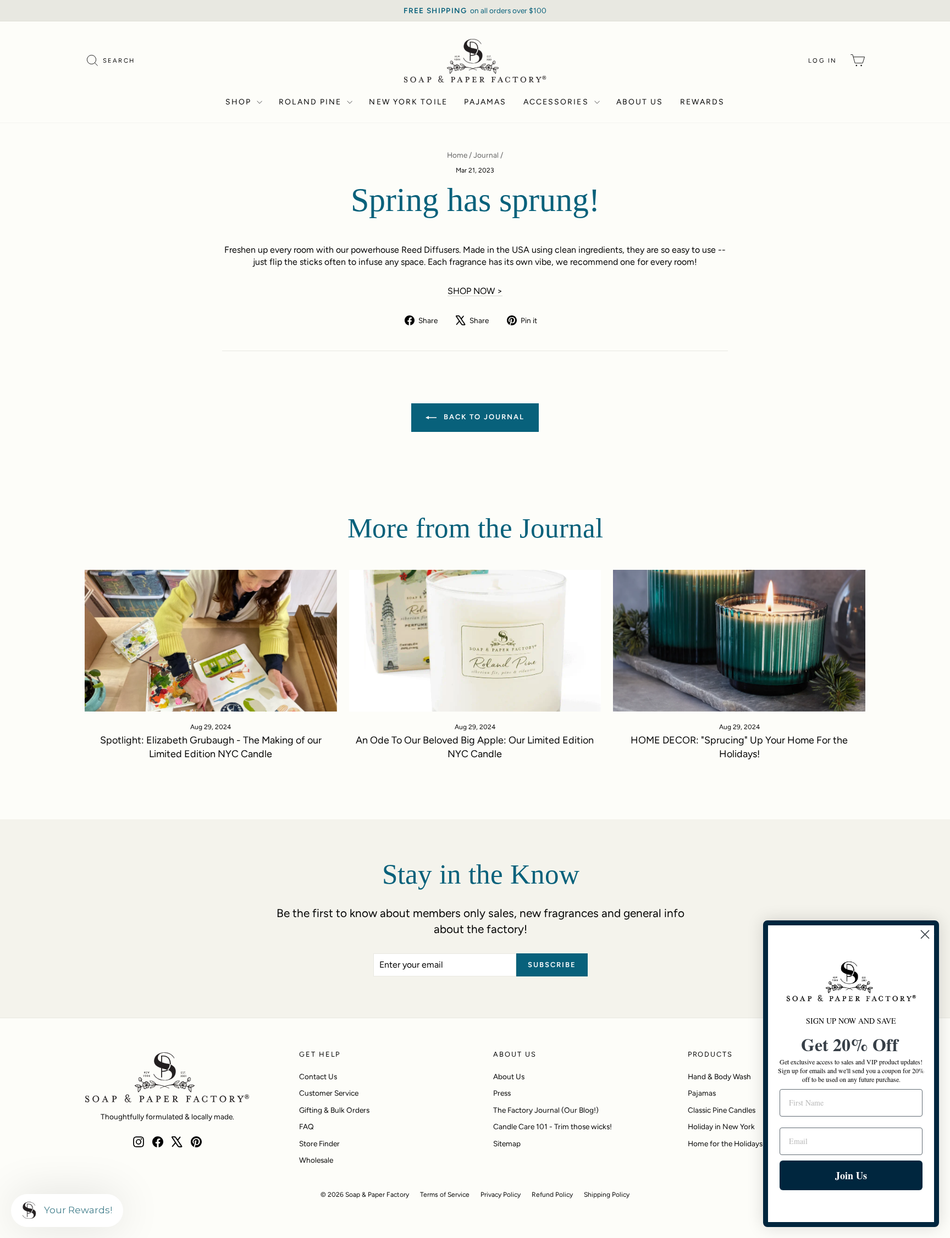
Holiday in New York (721, 1126)
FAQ (306, 1126)
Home (457, 155)
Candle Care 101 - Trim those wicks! (552, 1126)
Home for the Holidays (725, 1143)
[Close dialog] (925, 934)
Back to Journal (482, 417)
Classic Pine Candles (721, 1110)
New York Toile (408, 102)
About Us (640, 102)
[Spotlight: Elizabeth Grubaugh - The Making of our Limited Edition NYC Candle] (211, 641)
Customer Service (328, 1093)
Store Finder (319, 1143)
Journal (486, 155)
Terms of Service (445, 1194)
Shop (240, 102)
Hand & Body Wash (719, 1076)
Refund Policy (552, 1194)
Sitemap (507, 1143)
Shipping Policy (606, 1194)
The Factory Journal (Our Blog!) (546, 1110)
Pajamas (485, 102)
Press (502, 1093)
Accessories (557, 102)
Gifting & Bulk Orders (334, 1110)
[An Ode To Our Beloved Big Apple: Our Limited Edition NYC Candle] (475, 641)
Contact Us (318, 1076)
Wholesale (316, 1160)
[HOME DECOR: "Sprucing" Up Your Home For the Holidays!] (739, 641)
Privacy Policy (500, 1194)
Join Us (851, 1175)
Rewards (702, 102)
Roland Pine (311, 102)
